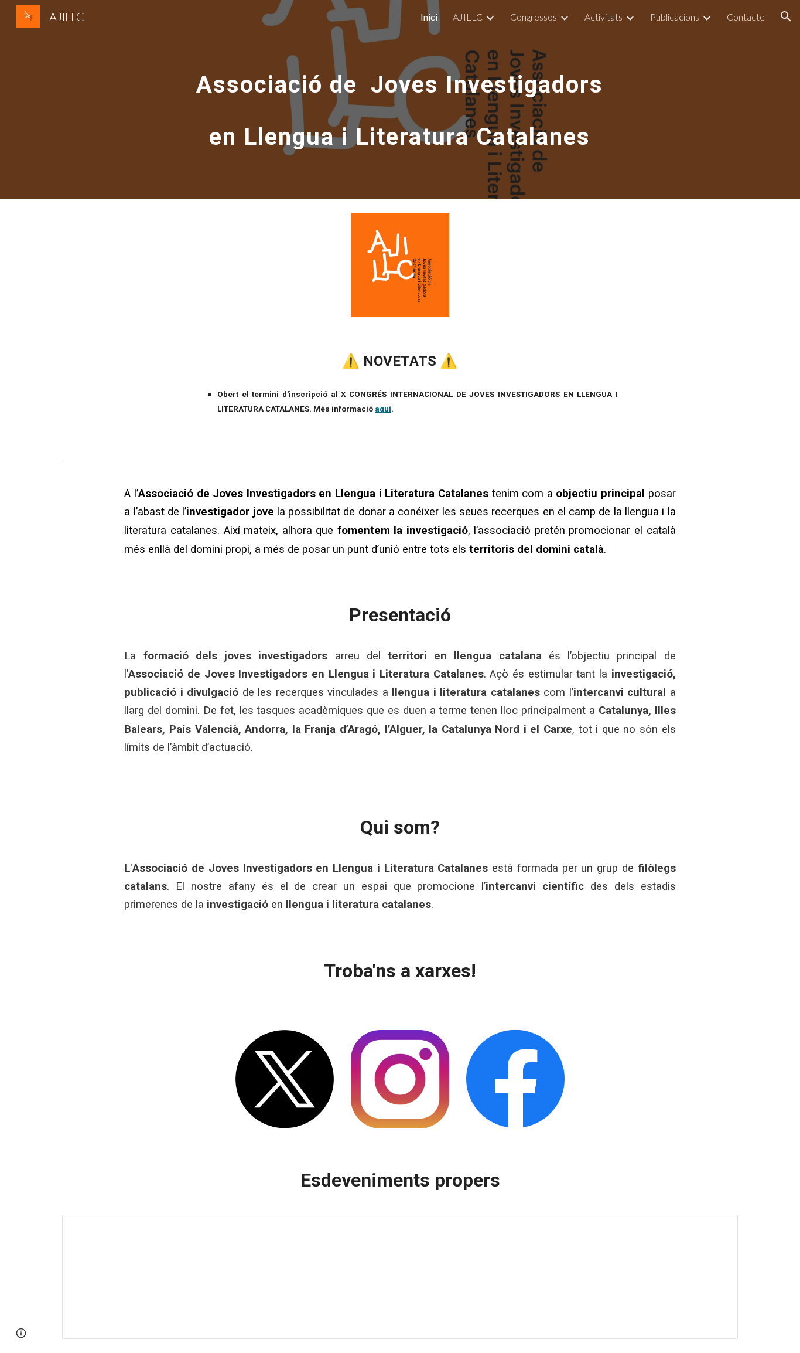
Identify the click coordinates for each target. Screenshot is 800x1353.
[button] (786, 16)
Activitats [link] (603, 16)
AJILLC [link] (468, 16)
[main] (400, 100)
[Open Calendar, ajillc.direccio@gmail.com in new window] (715, 1230)
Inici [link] (428, 16)
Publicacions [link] (674, 16)
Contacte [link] (746, 16)
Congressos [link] (533, 16)
